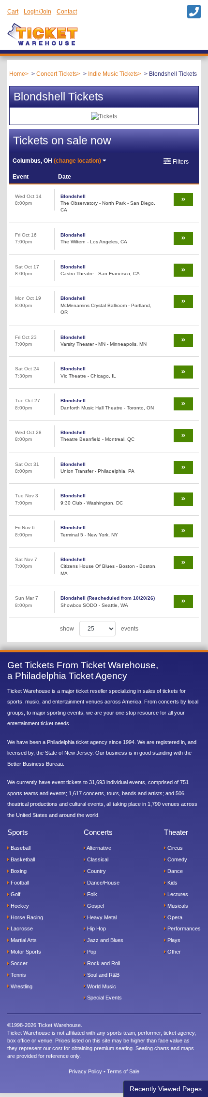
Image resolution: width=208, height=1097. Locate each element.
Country (96, 871)
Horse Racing (26, 917)
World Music (101, 986)
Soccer (18, 963)
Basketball (22, 859)
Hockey (19, 906)
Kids (172, 883)
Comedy (176, 859)
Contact (67, 11)
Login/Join (37, 11)
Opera (174, 917)
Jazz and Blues (104, 940)
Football (19, 883)
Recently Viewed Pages (166, 1089)
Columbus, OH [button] (57, 160)
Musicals (177, 906)
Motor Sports (25, 952)
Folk (91, 894)
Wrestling (20, 986)
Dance (174, 871)
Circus (174, 848)
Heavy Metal (101, 917)
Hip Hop (96, 928)
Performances (183, 928)
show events (99, 628)
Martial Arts (23, 940)
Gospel (95, 906)
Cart (12, 11)
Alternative (98, 848)
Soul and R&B (102, 975)
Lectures (177, 894)
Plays (173, 940)
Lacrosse (21, 928)
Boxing (18, 871)
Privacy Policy (85, 1071)
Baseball (19, 848)
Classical (97, 859)
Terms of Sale (123, 1071)
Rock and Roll (103, 963)
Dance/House (102, 883)
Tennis (17, 975)
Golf (14, 894)
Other (173, 952)
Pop (91, 952)
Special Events (104, 997)
